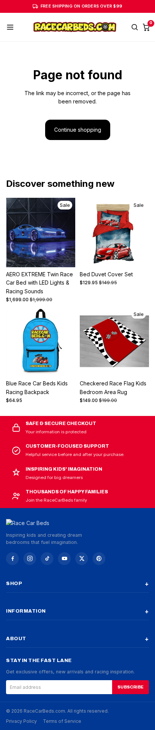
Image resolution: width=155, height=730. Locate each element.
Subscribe (130, 687)
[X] (81, 558)
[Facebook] (12, 558)
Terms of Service (62, 721)
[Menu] (10, 27)
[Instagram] (29, 558)
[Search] (135, 27)
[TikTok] (47, 558)
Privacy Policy (21, 721)
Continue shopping (77, 129)
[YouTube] (64, 558)
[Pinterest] (99, 558)
